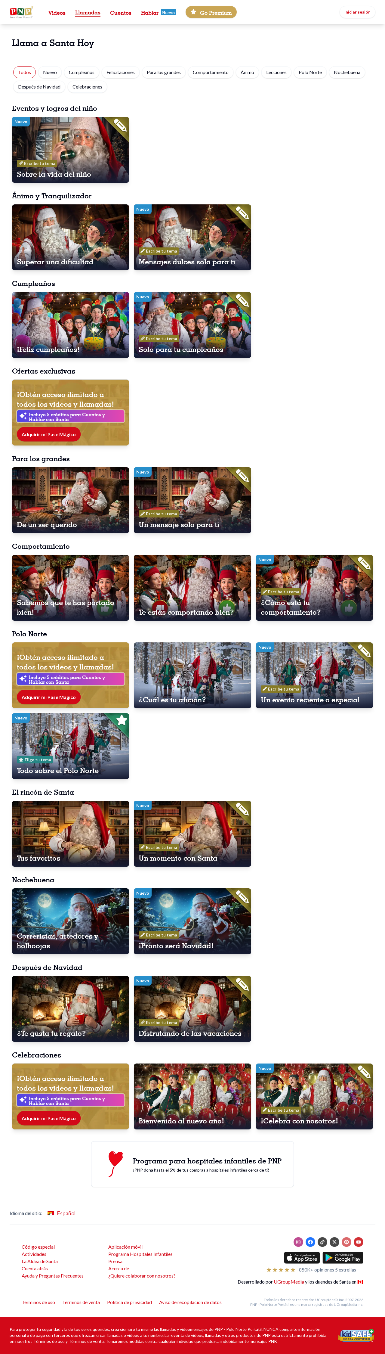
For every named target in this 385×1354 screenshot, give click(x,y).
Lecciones (276, 72)
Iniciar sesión (357, 11)
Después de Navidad (39, 86)
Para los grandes (164, 72)
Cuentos (120, 12)
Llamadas (87, 11)
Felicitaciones (120, 72)
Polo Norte (310, 72)
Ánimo (247, 72)
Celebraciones (87, 86)
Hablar (150, 12)
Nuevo (50, 72)
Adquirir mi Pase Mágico (49, 434)
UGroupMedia (289, 1281)
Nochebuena (347, 72)
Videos (57, 12)
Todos (24, 72)
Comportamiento (211, 72)
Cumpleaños (81, 72)
